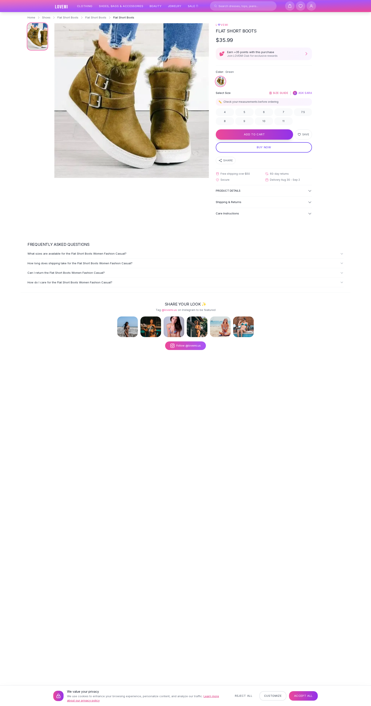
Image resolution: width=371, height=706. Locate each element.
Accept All (303, 695)
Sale (191, 6)
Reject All (243, 695)
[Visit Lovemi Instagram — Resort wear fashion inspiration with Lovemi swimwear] (197, 326)
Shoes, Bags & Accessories (121, 6)
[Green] (220, 81)
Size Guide (280, 93)
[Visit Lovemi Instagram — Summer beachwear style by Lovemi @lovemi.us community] (220, 326)
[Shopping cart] (290, 6)
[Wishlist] (300, 6)
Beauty (155, 6)
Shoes (46, 17)
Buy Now (264, 147)
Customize (273, 695)
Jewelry (174, 6)
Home (31, 17)
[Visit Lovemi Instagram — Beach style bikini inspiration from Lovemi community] (127, 326)
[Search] (215, 6)
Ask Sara (303, 93)
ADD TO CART (254, 134)
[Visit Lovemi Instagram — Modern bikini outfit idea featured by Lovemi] (243, 326)
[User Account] (311, 6)
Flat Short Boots (67, 17)
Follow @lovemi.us (188, 345)
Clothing (85, 6)
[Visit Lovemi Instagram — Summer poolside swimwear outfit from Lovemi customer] (150, 326)
